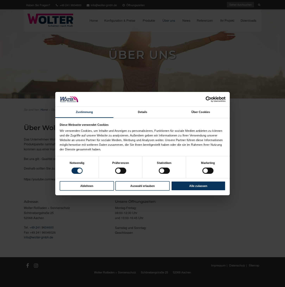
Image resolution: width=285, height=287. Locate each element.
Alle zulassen (198, 186)
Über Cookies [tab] (200, 112)
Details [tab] (142, 112)
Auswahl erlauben (142, 186)
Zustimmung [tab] (84, 112)
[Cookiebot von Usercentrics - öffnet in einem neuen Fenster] (208, 99)
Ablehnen (86, 186)
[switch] (120, 171)
